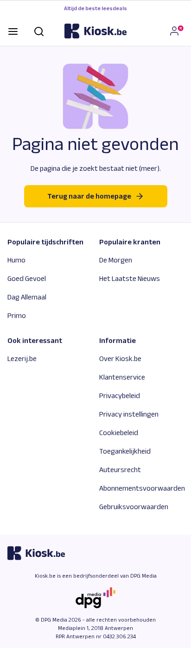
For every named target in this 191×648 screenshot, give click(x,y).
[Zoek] (39, 31)
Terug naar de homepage (89, 196)
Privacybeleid (119, 395)
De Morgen (115, 260)
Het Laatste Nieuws (129, 278)
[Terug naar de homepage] (95, 31)
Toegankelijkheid (125, 451)
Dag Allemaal (26, 297)
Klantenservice (122, 377)
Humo (16, 260)
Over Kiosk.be (120, 358)
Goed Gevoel (26, 278)
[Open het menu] (13, 31)
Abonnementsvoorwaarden (142, 488)
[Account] (176, 31)
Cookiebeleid (118, 432)
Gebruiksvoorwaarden (133, 507)
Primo (16, 315)
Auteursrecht (120, 470)
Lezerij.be (22, 358)
